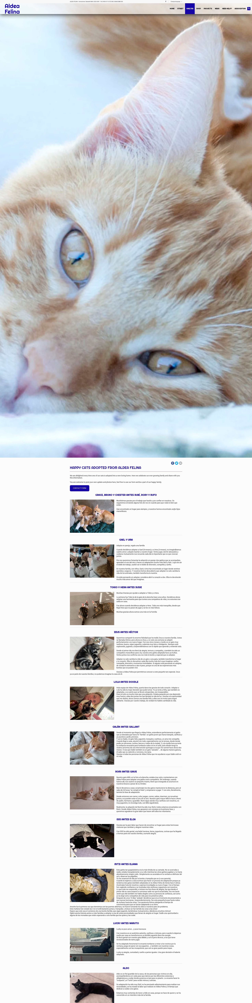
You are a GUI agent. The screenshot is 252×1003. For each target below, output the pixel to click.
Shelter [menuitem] (189, 9)
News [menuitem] (217, 9)
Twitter (176, 463)
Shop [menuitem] (198, 9)
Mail (180, 463)
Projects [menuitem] (208, 9)
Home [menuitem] (172, 9)
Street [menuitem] (180, 9)
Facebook (172, 463)
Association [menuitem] (240, 9)
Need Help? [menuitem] (227, 9)
